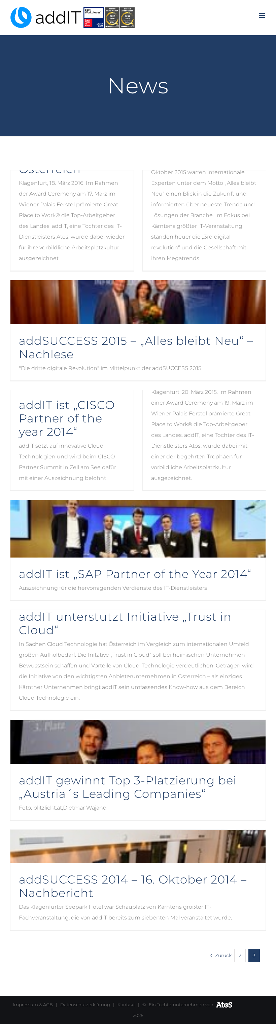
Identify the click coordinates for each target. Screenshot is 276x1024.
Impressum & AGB (33, 1004)
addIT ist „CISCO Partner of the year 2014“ (67, 418)
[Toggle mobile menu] (262, 15)
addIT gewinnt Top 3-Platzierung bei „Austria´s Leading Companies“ (128, 787)
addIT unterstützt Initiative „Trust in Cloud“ (125, 623)
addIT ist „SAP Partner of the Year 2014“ (135, 574)
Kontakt (126, 1004)
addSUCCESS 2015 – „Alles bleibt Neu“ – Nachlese (136, 347)
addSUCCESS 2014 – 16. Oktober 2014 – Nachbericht (133, 886)
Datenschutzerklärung (85, 1004)
